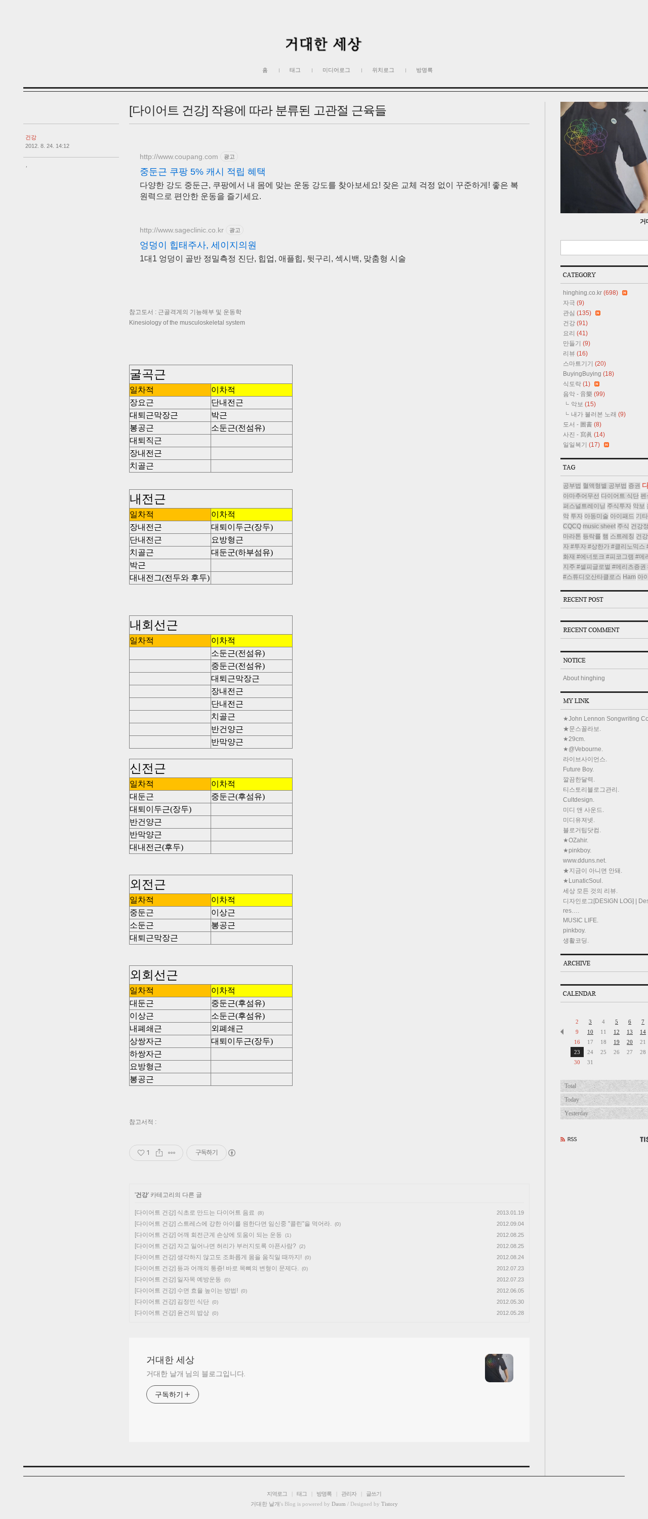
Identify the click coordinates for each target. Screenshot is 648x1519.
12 (617, 1032)
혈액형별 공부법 (605, 485)
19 (617, 1042)
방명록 (424, 70)
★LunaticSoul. (583, 880)
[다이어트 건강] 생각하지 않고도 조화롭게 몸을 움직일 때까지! (218, 1257)
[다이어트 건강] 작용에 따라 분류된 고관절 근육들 (257, 110)
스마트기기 (584, 363)
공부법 (572, 485)
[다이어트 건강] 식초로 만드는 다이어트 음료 (195, 1212)
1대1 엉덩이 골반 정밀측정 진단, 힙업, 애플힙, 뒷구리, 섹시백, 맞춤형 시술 (273, 258)
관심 (577, 313)
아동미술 (596, 516)
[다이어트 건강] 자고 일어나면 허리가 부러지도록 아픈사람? (215, 1246)
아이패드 (622, 516)
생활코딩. (576, 940)
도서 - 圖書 (582, 424)
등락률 (592, 536)
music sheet (599, 526)
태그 (295, 70)
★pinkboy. (577, 850)
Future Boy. (578, 769)
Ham (629, 576)
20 (630, 1042)
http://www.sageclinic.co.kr (182, 230)
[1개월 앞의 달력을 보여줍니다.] (561, 1032)
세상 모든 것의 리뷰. (590, 890)
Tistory (389, 1504)
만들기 (576, 343)
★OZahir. (575, 840)
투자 (577, 516)
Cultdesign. (578, 799)
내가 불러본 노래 (598, 414)
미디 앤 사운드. (583, 809)
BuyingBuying (588, 373)
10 (590, 1032)
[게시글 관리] (172, 1152)
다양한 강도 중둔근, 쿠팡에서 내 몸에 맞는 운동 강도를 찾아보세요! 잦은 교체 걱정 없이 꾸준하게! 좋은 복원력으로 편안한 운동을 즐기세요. (329, 191)
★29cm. (574, 739)
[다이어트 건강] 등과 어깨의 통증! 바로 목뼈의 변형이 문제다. (217, 1268)
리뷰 (575, 353)
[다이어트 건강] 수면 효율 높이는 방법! (186, 1290)
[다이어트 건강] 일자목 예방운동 (178, 1279)
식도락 (576, 383)
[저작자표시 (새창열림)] (231, 1153)
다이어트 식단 (620, 495)
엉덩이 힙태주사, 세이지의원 (198, 245)
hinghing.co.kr (590, 292)
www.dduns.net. (584, 860)
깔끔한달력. (579, 779)
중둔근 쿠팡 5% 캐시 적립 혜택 (203, 172)
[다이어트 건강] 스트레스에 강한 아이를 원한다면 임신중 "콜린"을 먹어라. (233, 1223)
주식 (623, 526)
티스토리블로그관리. (591, 789)
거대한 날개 (265, 1504)
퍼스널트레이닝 (584, 506)
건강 (30, 137)
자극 (573, 302)
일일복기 (581, 444)
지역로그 (277, 1494)
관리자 (348, 1494)
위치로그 (383, 70)
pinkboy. (574, 930)
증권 (634, 485)
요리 (575, 333)
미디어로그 (336, 70)
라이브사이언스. (585, 759)
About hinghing (584, 678)
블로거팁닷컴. (582, 830)
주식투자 (619, 506)
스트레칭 (622, 536)
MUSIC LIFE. (580, 920)
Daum (339, 1504)
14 (643, 1032)
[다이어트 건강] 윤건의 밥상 (172, 1312)
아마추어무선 (581, 495)
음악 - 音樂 (584, 394)
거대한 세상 (170, 1360)
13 (630, 1032)
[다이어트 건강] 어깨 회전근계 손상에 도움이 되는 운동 (208, 1234)
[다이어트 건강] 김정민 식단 (172, 1301)
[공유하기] (159, 1152)
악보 (583, 404)
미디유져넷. (579, 820)
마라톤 (572, 536)
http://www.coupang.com (179, 156)
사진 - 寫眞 (584, 434)
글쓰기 (373, 1494)
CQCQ (572, 526)
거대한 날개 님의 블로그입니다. (196, 1374)
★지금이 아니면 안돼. (592, 870)
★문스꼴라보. (582, 728)
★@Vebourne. (583, 749)
